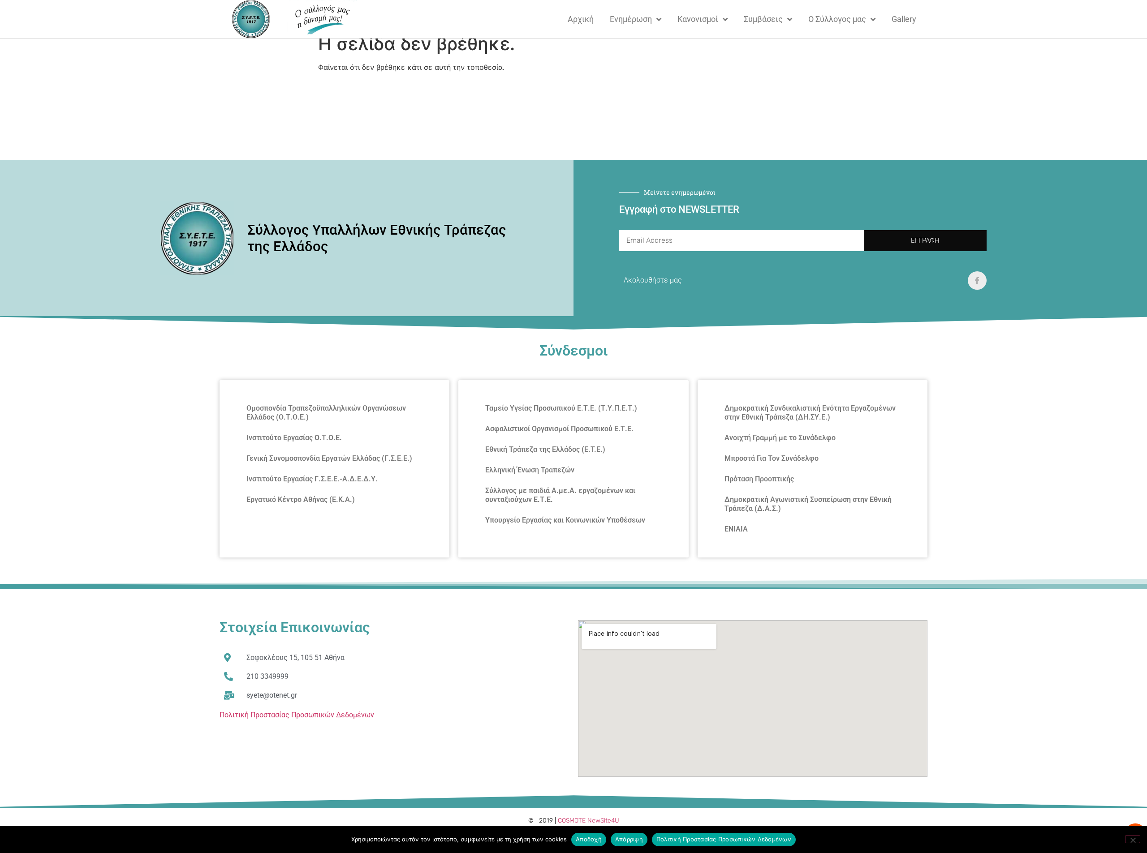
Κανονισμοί (697, 19)
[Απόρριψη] (1132, 839)
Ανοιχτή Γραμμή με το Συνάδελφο (780, 437)
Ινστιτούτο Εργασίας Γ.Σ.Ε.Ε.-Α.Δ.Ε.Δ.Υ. (312, 479)
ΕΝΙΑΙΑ (736, 529)
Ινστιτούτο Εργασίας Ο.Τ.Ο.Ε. (294, 437)
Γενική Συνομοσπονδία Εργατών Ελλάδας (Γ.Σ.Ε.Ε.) (329, 458)
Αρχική (581, 19)
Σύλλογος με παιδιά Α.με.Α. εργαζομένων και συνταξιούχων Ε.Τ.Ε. (560, 495)
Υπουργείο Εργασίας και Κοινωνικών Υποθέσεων (565, 520)
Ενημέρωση (631, 19)
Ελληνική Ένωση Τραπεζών (529, 470)
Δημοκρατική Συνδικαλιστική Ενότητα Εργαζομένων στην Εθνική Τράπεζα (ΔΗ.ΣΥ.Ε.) (810, 412)
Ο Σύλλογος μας (837, 19)
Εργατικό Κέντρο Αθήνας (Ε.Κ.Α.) (300, 499)
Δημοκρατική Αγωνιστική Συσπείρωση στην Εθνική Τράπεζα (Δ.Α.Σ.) (808, 504)
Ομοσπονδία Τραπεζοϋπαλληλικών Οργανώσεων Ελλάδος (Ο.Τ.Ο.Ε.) (326, 412)
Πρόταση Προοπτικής (759, 479)
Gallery (904, 19)
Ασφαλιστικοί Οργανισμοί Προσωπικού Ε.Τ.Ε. (559, 428)
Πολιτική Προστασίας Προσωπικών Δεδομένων (297, 715)
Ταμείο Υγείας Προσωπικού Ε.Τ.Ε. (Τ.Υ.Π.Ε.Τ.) (561, 408)
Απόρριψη (629, 839)
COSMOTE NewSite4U (588, 820)
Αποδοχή (589, 839)
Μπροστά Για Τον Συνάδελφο (771, 458)
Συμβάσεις (763, 19)
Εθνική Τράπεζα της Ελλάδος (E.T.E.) (545, 449)
